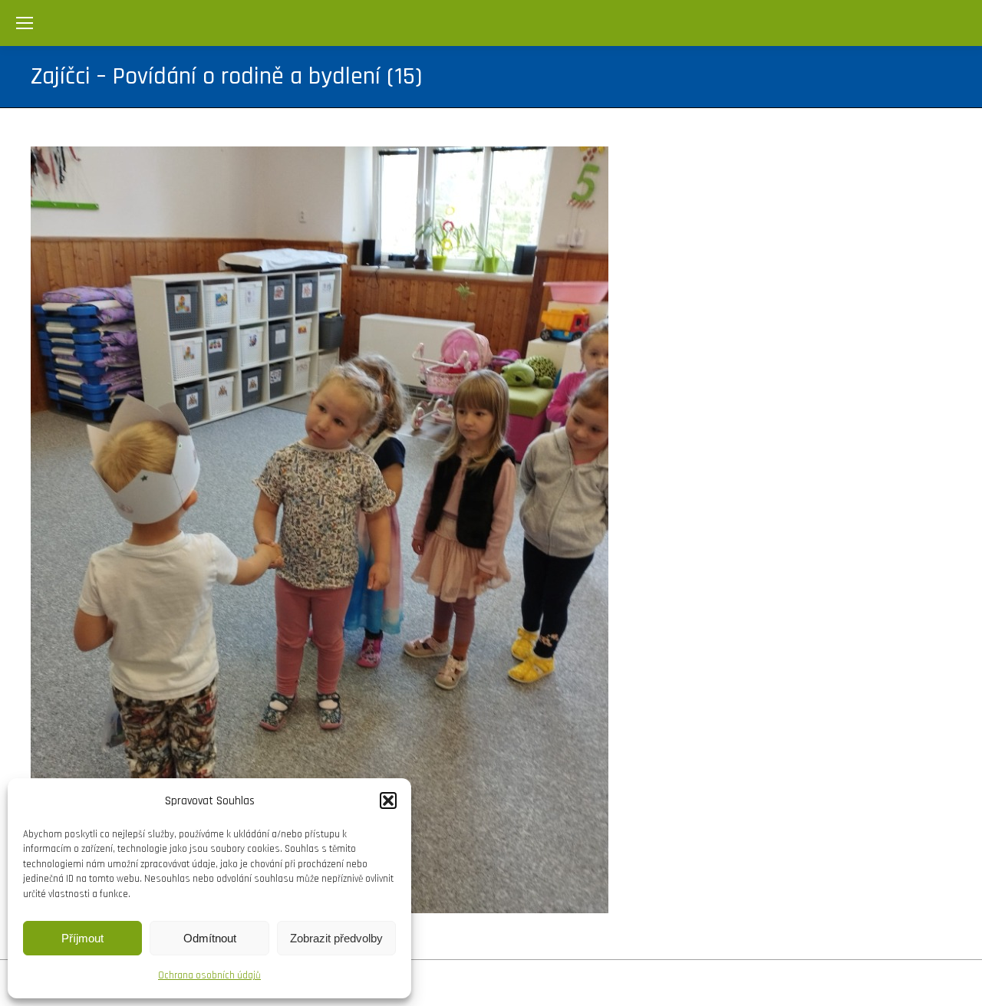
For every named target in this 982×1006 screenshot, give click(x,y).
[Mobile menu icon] (24, 23)
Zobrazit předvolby (336, 938)
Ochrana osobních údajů (209, 975)
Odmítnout (209, 938)
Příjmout (82, 938)
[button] (388, 800)
